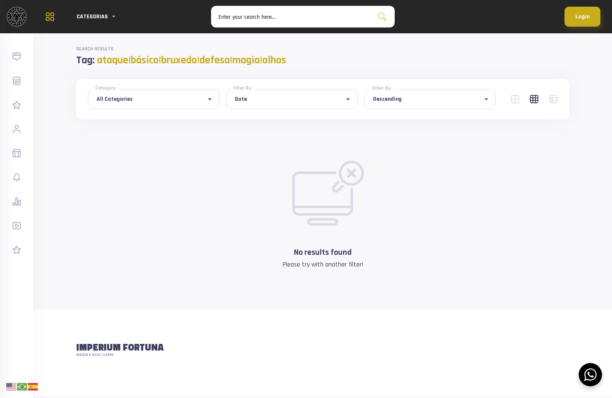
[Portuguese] (22, 386)
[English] (11, 386)
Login (582, 16)
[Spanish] (33, 386)
